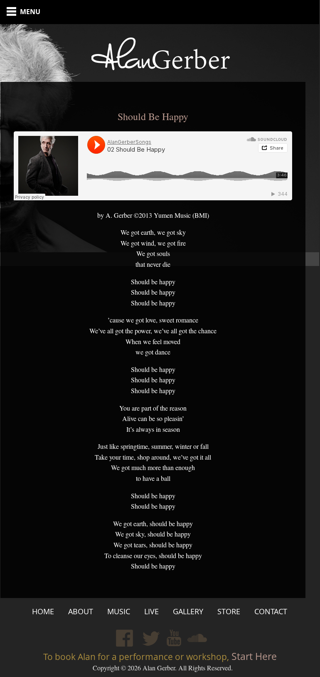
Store (228, 611)
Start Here (253, 656)
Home (43, 611)
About (80, 611)
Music (118, 611)
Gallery (188, 611)
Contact (270, 611)
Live (151, 611)
